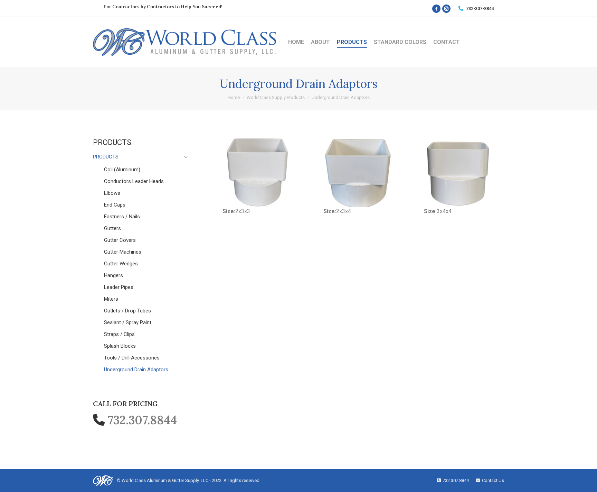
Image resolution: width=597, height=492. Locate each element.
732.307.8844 (142, 419)
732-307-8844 (480, 8)
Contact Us (493, 480)
